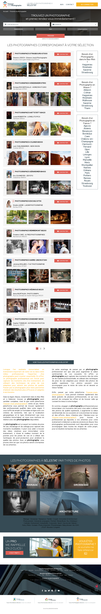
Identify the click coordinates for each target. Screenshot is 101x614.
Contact (70, 4)
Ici (85, 553)
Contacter (63, 54)
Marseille (31, 570)
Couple (55, 519)
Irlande (38, 575)
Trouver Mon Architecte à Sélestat (13, 602)
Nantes (66, 570)
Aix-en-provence (39, 570)
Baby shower (67, 525)
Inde (43, 575)
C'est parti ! (14, 553)
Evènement (35, 523)
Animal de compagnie (42, 521)
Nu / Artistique (72, 521)
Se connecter (87, 4)
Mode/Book (61, 521)
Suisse (61, 575)
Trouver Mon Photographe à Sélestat (76, 602)
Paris (22, 570)
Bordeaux (53, 570)
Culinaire (27, 523)
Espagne (70, 575)
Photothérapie (56, 525)
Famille (49, 519)
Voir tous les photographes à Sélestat (50, 362)
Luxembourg (55, 575)
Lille (58, 570)
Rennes (78, 570)
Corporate (53, 523)
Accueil (5, 11)
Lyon (26, 570)
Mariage (26, 519)
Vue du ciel (67, 523)
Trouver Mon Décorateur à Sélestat (45, 602)
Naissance (42, 519)
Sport (60, 523)
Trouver (50, 36)
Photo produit (28, 521)
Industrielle (44, 523)
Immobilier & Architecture (68, 519)
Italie (66, 575)
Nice (62, 570)
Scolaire (34, 525)
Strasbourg (72, 570)
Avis (62, 4)
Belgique (48, 575)
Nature (74, 523)
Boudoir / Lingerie (53, 527)
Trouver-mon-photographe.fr (15, 403)
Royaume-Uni (31, 575)
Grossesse (34, 519)
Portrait (53, 521)
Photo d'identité (44, 525)
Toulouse (47, 570)
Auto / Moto (26, 525)
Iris (74, 525)
